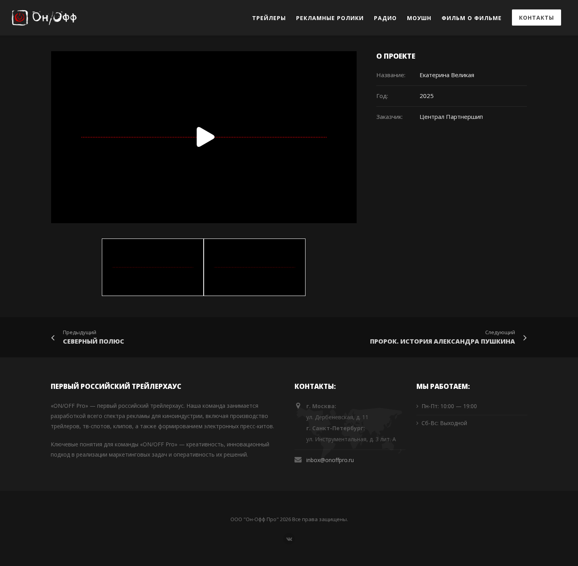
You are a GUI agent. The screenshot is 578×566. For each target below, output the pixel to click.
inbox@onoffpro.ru (330, 460)
